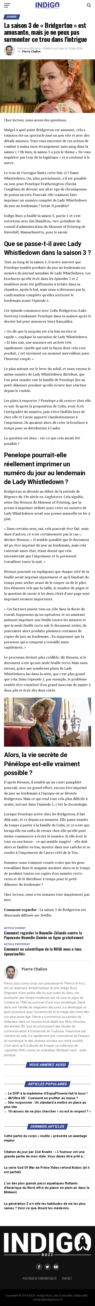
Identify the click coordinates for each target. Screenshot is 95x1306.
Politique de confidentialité (40, 1278)
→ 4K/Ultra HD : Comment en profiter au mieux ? (41, 1098)
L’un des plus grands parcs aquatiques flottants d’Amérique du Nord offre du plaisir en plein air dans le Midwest (46, 1188)
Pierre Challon (31, 51)
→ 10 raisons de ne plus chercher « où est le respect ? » (47, 1111)
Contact (67, 1278)
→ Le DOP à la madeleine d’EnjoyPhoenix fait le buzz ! (45, 1093)
